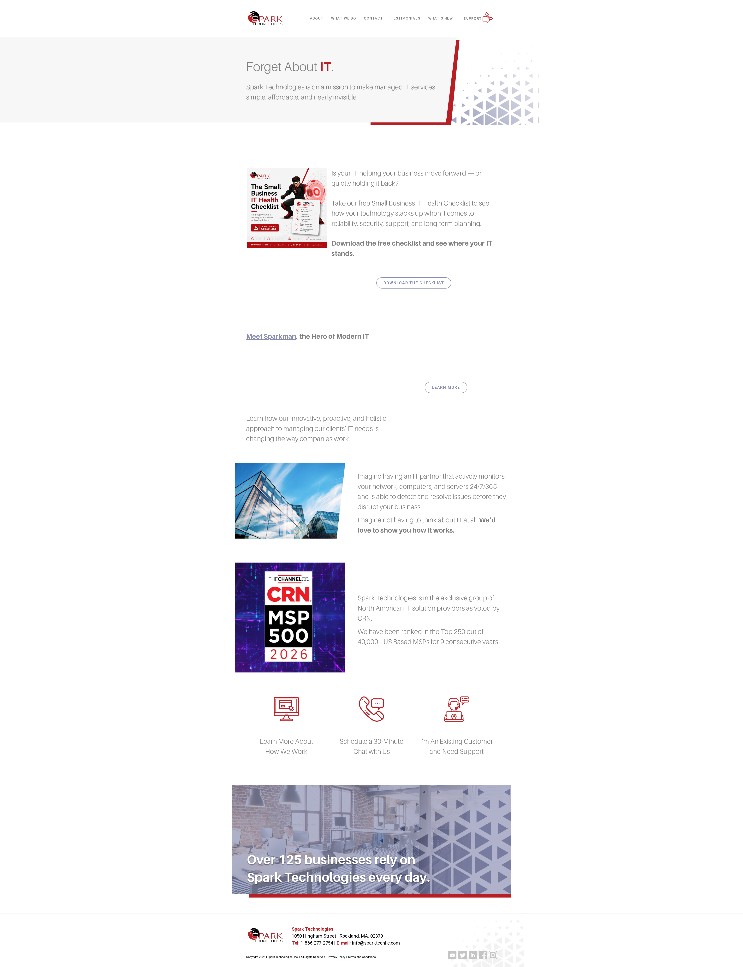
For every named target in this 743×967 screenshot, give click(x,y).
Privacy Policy (336, 957)
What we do (343, 18)
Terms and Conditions (362, 957)
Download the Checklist (413, 283)
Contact (373, 18)
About (316, 18)
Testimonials (405, 18)
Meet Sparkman (271, 336)
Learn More (446, 387)
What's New (440, 18)
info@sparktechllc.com (376, 943)
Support (473, 18)
